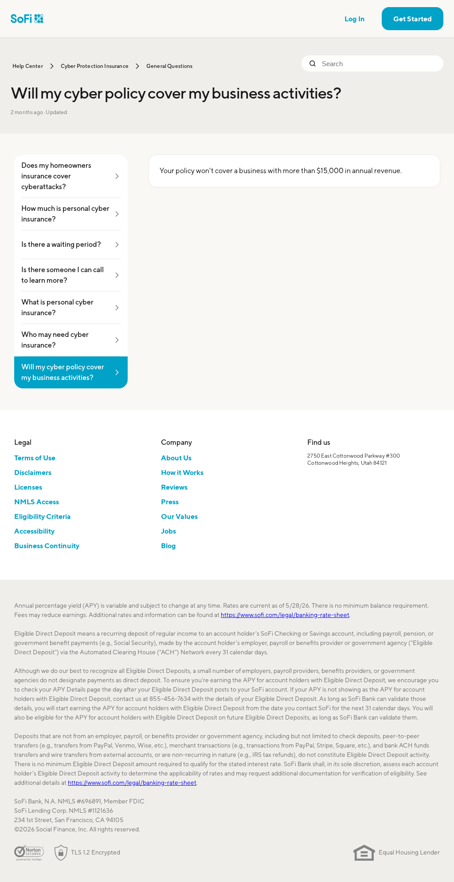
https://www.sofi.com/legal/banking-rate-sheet (285, 614)
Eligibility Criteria (42, 516)
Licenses (28, 487)
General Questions (169, 66)
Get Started (412, 18)
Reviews (174, 487)
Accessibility (34, 530)
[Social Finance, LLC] (27, 18)
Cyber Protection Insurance (95, 66)
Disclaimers (32, 472)
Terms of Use (34, 457)
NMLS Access (36, 501)
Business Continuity (46, 545)
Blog (168, 545)
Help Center (27, 66)
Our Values (179, 516)
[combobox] (379, 63)
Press (170, 501)
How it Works (182, 472)
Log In (354, 18)
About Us (176, 457)
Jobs (168, 530)
